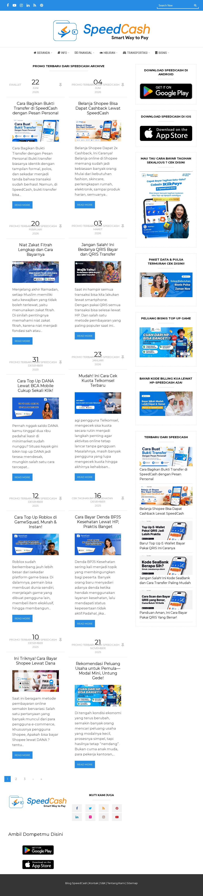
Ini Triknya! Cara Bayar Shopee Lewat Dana (35, 661)
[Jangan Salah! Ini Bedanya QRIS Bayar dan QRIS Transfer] (98, 272)
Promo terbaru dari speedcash (95, 84)
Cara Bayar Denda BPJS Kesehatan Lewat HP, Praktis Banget (98, 522)
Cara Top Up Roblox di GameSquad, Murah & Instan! (35, 522)
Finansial (85, 52)
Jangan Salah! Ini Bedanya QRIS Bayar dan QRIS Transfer (98, 249)
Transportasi (137, 52)
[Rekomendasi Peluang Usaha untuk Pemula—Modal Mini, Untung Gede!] (98, 696)
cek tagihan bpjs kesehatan (92, 498)
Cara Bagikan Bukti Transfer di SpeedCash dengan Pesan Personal (35, 108)
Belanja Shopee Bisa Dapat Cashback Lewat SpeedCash (98, 108)
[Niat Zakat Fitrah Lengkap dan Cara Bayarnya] (35, 272)
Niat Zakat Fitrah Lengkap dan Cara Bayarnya (35, 250)
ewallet (15, 84)
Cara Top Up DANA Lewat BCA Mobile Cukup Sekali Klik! (35, 386)
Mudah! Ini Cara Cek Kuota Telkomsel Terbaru (98, 380)
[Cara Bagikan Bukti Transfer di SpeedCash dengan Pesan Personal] (35, 131)
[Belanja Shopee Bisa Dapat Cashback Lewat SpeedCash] (98, 130)
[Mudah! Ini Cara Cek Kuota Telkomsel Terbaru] (98, 403)
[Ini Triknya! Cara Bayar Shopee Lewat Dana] (35, 681)
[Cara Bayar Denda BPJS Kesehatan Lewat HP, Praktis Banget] (98, 544)
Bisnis (163, 52)
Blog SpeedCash (76, 883)
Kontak (93, 883)
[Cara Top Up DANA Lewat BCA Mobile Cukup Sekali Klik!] (35, 408)
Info (64, 52)
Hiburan (109, 52)
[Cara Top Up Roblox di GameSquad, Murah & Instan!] (35, 544)
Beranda (43, 52)
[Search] (195, 5)
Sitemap (132, 883)
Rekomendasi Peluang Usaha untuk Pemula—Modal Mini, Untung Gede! (97, 670)
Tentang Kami (116, 883)
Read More (22, 204)
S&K (102, 883)
